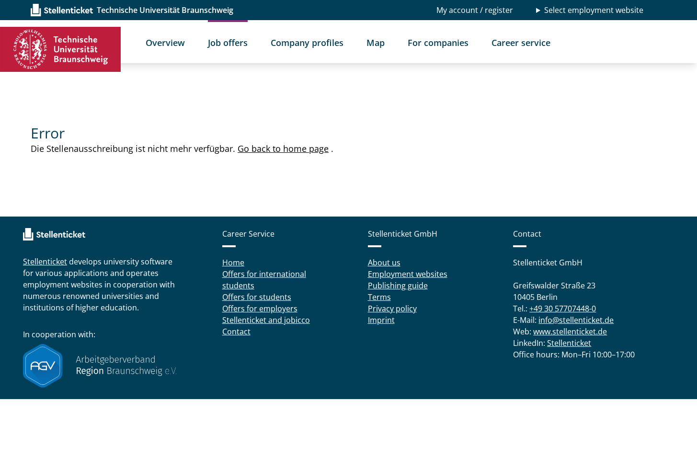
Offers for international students (264, 280)
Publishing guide (398, 285)
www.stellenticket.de (570, 331)
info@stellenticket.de (576, 320)
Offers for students (256, 297)
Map (375, 42)
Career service (520, 42)
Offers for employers (259, 308)
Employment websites (407, 274)
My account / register (474, 10)
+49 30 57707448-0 (562, 308)
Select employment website (593, 10)
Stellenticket (45, 261)
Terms (379, 297)
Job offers (228, 42)
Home (233, 262)
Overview (165, 42)
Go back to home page (283, 148)
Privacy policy (392, 308)
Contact (236, 331)
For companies (438, 42)
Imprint (381, 320)
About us (384, 262)
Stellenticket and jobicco (266, 320)
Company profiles (307, 42)
